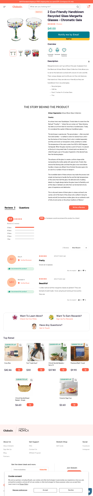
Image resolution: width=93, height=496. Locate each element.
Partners (6, 456)
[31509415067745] (74, 404)
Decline (71, 490)
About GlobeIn (8, 446)
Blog (5, 453)
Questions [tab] (24, 208)
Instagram (86, 449)
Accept (45, 490)
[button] (55, 24)
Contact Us (33, 449)
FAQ (30, 446)
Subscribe (43, 470)
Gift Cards (59, 446)
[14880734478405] (63, 369)
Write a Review (79, 207)
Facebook (86, 446)
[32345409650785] (85, 369)
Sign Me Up (7, 449)
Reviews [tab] (10, 208)
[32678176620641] (41, 369)
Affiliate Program (35, 453)
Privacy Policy (24, 484)
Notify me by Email (68, 35)
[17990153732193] (19, 369)
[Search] (77, 7)
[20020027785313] (30, 404)
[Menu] (4, 7)
